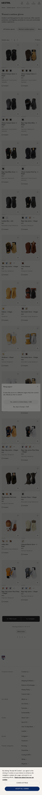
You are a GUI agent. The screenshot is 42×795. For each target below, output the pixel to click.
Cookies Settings (22, 783)
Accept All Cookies (22, 788)
